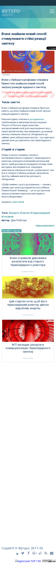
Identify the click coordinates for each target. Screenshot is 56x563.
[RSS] (46, 553)
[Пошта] (51, 553)
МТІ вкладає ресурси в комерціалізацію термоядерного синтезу (28, 348)
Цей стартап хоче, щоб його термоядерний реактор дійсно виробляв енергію (28, 305)
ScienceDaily (18, 202)
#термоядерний (40, 212)
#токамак (8, 216)
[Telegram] (40, 553)
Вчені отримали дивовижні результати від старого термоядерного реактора (28, 261)
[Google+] (35, 553)
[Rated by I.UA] (49, 561)
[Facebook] (29, 553)
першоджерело (45, 225)
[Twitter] (23, 553)
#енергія (14, 212)
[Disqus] (28, 403)
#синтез (25, 212)
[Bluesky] (17, 553)
